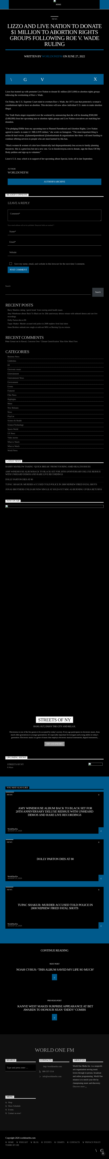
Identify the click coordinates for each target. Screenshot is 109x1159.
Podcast (23, 1142)
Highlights (12, 399)
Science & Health (15, 421)
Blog (36, 1142)
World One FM (54, 1050)
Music (10, 404)
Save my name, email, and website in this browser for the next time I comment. (49, 264)
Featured (11, 391)
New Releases (13, 408)
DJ (9, 365)
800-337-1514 (48, 1071)
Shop (10, 1102)
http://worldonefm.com (52, 1066)
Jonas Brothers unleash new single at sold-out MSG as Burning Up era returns (39, 327)
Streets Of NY (15, 764)
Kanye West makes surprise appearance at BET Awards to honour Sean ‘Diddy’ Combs (55, 1007)
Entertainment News (16, 378)
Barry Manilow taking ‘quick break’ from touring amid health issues (35, 310)
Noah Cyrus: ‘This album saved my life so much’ (55, 969)
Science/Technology (16, 425)
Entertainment (13, 374)
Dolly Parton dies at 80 (17, 320)
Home (11, 1142)
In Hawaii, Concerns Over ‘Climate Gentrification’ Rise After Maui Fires (48, 341)
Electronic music (14, 369)
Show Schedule (14, 1106)
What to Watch (13, 442)
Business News (13, 357)
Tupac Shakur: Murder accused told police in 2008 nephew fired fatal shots (38, 324)
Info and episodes (54, 744)
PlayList (11, 416)
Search (8, 286)
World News (12, 450)
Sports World (13, 429)
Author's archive (54, 181)
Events (10, 386)
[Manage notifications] (103, 1153)
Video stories (13, 438)
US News (11, 433)
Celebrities (12, 361)
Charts (60, 1142)
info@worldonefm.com (52, 1076)
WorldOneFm (52, 56)
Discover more (79, 1086)
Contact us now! (14, 1113)
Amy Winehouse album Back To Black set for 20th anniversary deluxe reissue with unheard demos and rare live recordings (53, 472)
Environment (13, 382)
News (54, 19)
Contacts (75, 1142)
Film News (12, 395)
